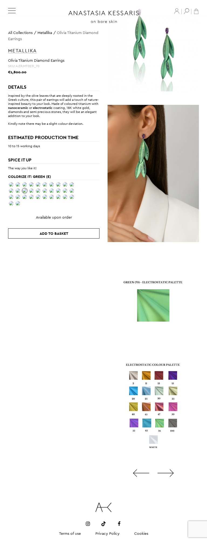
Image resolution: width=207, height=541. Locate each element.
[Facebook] (119, 523)
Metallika (44, 32)
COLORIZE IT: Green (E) (29, 176)
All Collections (20, 32)
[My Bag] (196, 11)
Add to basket (54, 233)
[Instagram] (88, 523)
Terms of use (70, 533)
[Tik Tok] (103, 523)
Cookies (141, 533)
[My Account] (177, 11)
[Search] (186, 11)
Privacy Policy (107, 533)
